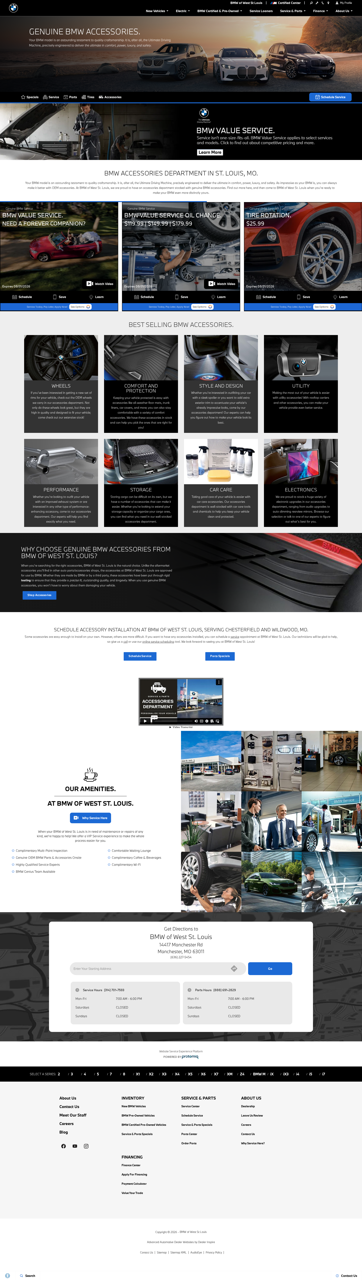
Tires (90, 97)
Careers (66, 1123)
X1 (138, 1074)
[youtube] (75, 1146)
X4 (177, 1074)
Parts (73, 97)
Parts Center (189, 1134)
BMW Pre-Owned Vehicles (138, 1115)
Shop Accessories (39, 595)
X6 (203, 1074)
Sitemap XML (178, 1252)
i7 (323, 1074)
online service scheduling (158, 641)
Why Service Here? (90, 818)
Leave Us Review (252, 1115)
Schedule (25, 297)
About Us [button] (342, 11)
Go (270, 969)
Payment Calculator (134, 1183)
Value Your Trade (132, 1193)
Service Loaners (261, 11)
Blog (63, 1132)
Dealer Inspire (206, 1242)
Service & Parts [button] (291, 11)
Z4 (242, 1074)
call (125, 641)
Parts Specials (220, 656)
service (235, 637)
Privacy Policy (214, 1252)
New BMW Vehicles (134, 1106)
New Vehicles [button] (155, 11)
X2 (151, 1074)
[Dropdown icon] (311, 2)
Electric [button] (181, 11)
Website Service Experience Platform (181, 1051)
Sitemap (162, 1252)
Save (62, 297)
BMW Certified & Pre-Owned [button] (218, 11)
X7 (216, 1074)
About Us (67, 1098)
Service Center (190, 1106)
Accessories (112, 97)
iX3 (286, 1074)
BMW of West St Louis (193, 1232)
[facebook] (63, 1146)
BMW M (259, 1074)
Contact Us (69, 1106)
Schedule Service (333, 97)
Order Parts (188, 1143)
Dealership (248, 1106)
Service (54, 97)
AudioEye (196, 1252)
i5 (310, 1074)
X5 (190, 1074)
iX (272, 1074)
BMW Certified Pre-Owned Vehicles (144, 1125)
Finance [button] (319, 11)
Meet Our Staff (72, 1115)
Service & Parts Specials (137, 1134)
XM (229, 1074)
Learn (99, 297)
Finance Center (131, 1165)
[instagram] (86, 1146)
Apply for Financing (134, 1174)
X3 (164, 1074)
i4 (297, 1074)
